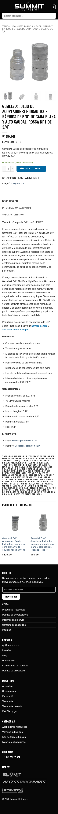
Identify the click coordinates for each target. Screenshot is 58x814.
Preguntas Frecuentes (13, 609)
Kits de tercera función (14, 737)
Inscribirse (11, 597)
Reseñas (6, 650)
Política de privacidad (13, 670)
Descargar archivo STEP (24, 440)
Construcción (9, 691)
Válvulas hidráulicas (12, 732)
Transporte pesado (12, 706)
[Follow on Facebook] (4, 757)
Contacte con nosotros (14, 624)
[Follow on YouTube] (18, 757)
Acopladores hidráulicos (14, 726)
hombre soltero (39, 326)
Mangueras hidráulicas (14, 742)
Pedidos (6, 630)
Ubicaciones (8, 660)
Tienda (6, 26)
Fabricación (8, 696)
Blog (4, 655)
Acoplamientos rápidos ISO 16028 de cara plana (27, 27)
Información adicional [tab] (17, 207)
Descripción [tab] (10, 201)
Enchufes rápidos (22, 26)
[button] (4, 6)
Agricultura (7, 686)
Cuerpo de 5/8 (17, 183)
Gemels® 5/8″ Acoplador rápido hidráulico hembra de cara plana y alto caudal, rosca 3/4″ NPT (15, 544)
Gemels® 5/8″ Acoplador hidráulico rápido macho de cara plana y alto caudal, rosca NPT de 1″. (42, 544)
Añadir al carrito (31, 168)
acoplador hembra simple (15, 329)
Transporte (7, 701)
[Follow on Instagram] (7, 757)
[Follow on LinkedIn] (15, 757)
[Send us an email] (11, 757)
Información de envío (13, 619)
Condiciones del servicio (15, 665)
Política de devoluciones (15, 614)
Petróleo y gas (10, 711)
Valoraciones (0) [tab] (13, 214)
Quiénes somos (10, 645)
